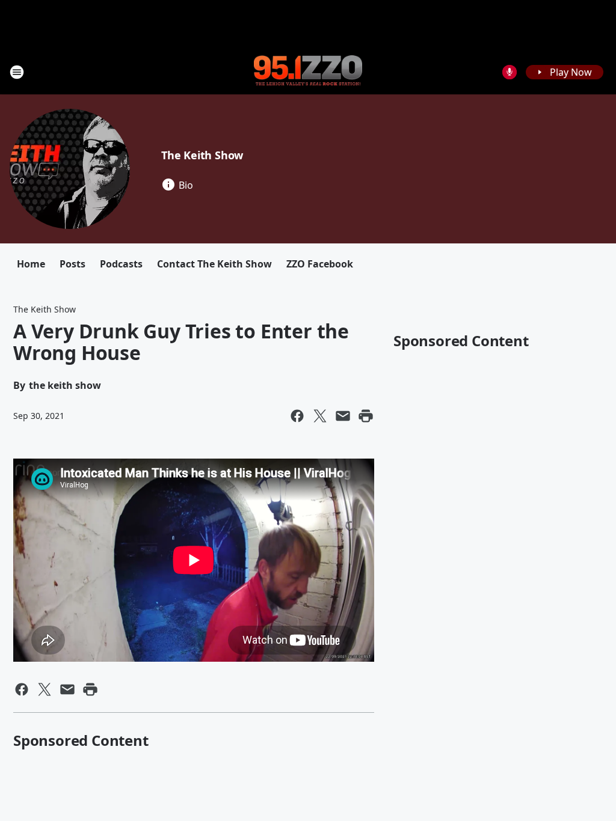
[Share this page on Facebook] (297, 415)
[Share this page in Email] (342, 415)
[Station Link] (308, 71)
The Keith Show (202, 155)
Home (31, 263)
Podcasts (121, 263)
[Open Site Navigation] (17, 72)
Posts (72, 263)
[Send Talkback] (509, 72)
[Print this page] (365, 415)
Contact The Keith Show (214, 263)
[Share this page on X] (320, 415)
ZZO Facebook (319, 263)
